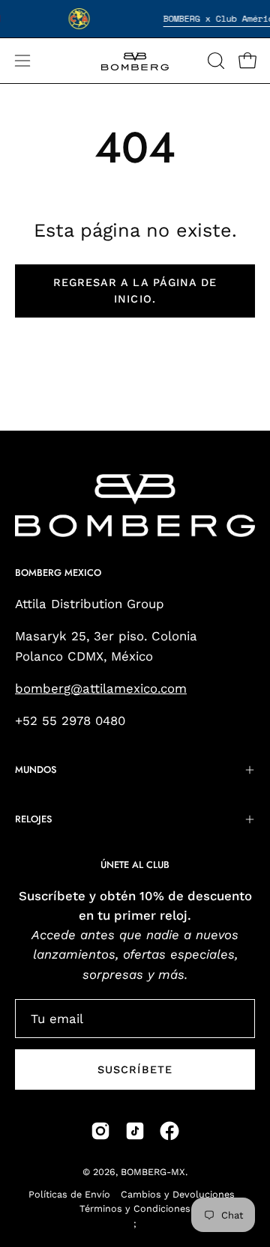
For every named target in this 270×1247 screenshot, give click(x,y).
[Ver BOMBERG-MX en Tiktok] (135, 1131)
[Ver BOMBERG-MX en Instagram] (100, 1131)
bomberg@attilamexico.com (101, 688)
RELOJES (33, 819)
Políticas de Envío (69, 1194)
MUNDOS (35, 769)
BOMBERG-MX (153, 1171)
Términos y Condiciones (135, 1208)
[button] (214, 60)
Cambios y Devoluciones (178, 1194)
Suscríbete (135, 1069)
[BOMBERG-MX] (135, 60)
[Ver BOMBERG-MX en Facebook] (169, 1131)
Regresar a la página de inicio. (135, 290)
